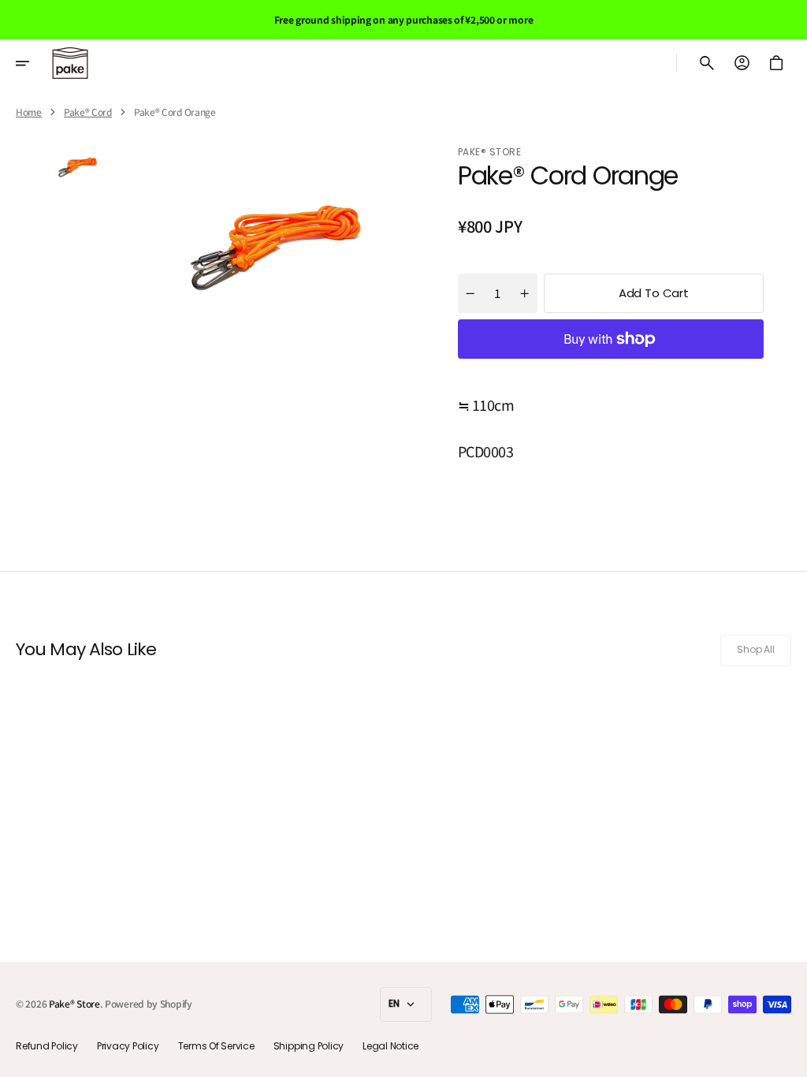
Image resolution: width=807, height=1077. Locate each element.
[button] (33, 63)
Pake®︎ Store (74, 1003)
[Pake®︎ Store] (70, 63)
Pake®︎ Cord (88, 111)
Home (29, 111)
